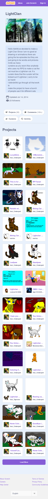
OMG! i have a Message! (38, 289)
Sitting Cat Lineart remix (38, 208)
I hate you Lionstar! (15, 316)
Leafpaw (13, 262)
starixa (12, 238)
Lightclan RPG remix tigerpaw (38, 235)
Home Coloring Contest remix (38, 450)
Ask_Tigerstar (15, 399)
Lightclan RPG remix (15, 289)
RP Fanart (37, 181)
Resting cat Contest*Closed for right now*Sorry (38, 396)
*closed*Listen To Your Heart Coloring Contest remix (15, 450)
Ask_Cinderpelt (15, 158)
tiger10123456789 (38, 292)
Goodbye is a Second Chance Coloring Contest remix (38, 423)
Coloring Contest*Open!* (15, 370)
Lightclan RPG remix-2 (38, 370)
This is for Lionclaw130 (15, 181)
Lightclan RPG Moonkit (38, 343)
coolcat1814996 (15, 292)
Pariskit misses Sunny (15, 208)
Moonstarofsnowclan (38, 346)
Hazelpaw (37, 262)
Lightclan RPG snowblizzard (15, 396)
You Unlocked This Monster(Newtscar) (15, 343)
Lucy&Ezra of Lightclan (15, 155)
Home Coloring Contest (15, 423)
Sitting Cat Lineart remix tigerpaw (15, 235)
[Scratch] (11, 3)
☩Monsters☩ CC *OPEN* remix (38, 155)
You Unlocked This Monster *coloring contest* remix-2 (38, 316)
